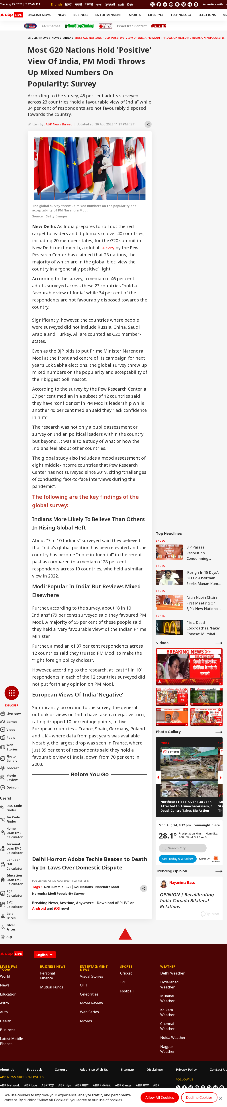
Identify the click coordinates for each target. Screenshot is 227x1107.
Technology (181, 15)
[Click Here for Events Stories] (158, 26)
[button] (12, 697)
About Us (7, 1069)
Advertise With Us (94, 1069)
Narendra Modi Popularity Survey (58, 893)
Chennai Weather (167, 1026)
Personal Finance (47, 975)
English (56, 4)
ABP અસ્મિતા (102, 1085)
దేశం (130, 4)
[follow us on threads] (165, 4)
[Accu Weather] (216, 858)
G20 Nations (83, 887)
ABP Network (10, 1085)
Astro (4, 1003)
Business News (52, 966)
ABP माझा (81, 1085)
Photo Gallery (12, 758)
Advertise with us (215, 4)
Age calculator (14, 893)
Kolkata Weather (167, 1012)
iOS (57, 908)
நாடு (121, 4)
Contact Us (218, 1069)
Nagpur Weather (167, 1049)
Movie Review (12, 777)
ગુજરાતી (110, 4)
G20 (68, 887)
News (62, 15)
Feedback (34, 1069)
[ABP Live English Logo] (11, 14)
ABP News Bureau (59, 124)
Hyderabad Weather (169, 984)
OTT (84, 985)
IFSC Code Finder (14, 808)
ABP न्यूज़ (47, 1085)
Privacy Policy (186, 1069)
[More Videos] (219, 643)
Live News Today (8, 968)
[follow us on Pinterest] (183, 4)
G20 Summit (53, 887)
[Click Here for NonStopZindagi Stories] (79, 26)
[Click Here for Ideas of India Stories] (106, 26)
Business (80, 15)
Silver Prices (11, 927)
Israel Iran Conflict (132, 26)
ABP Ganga (123, 1085)
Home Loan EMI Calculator (14, 832)
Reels (10, 737)
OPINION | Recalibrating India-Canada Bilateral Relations (187, 900)
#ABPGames (50, 26)
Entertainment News (93, 968)
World (5, 976)
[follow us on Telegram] (189, 4)
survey (107, 248)
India (67, 38)
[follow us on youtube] (171, 4)
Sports (135, 15)
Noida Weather (173, 1037)
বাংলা (99, 4)
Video (10, 729)
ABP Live (30, 1085)
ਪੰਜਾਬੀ (89, 4)
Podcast (12, 768)
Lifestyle (155, 15)
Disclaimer (155, 1069)
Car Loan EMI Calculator (14, 864)
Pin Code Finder (13, 819)
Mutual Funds (51, 987)
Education (8, 994)
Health (5, 1021)
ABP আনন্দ (64, 1085)
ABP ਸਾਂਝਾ (142, 1085)
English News (39, 15)
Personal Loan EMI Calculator (14, 848)
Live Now (13, 714)
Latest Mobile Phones (11, 1041)
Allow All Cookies (159, 1097)
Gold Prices (11, 915)
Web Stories (12, 747)
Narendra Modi (107, 887)
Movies (86, 1021)
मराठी (78, 4)
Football (127, 991)
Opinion (12, 787)
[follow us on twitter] (152, 4)
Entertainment (108, 15)
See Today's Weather (177, 859)
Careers (61, 1069)
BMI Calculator (14, 904)
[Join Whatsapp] (196, 4)
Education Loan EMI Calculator (14, 879)
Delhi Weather (172, 973)
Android (39, 908)
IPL (123, 982)
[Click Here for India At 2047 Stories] (30, 26)
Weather (167, 966)
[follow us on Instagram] (177, 4)
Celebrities (89, 994)
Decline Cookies (199, 1097)
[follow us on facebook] (158, 4)
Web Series (89, 1011)
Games (11, 721)
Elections (207, 15)
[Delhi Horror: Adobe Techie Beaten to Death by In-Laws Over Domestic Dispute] (189, 667)
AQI (9, 937)
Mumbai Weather (167, 998)
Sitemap (127, 1069)
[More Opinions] (219, 871)
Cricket (126, 973)
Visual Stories (91, 976)
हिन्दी (68, 4)
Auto (4, 1011)
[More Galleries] (219, 732)
